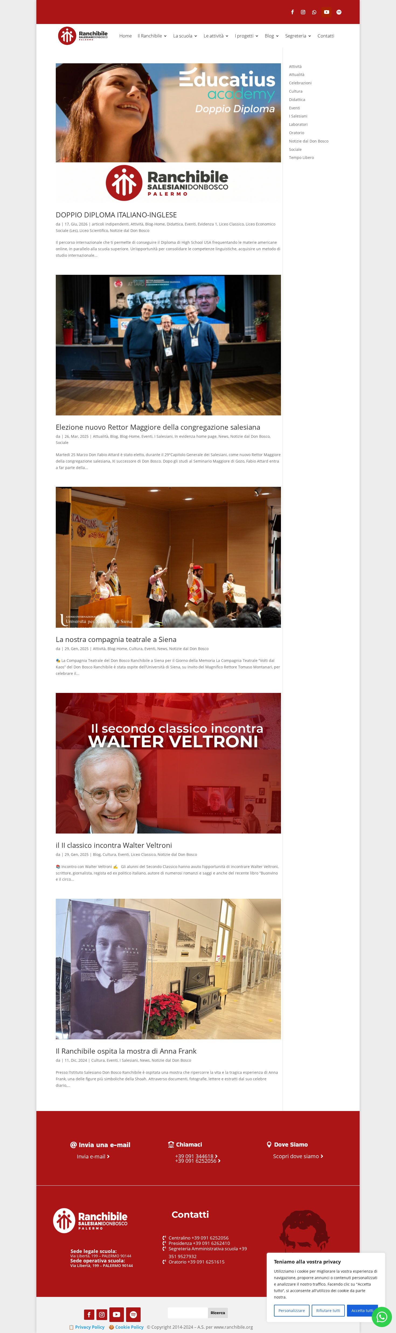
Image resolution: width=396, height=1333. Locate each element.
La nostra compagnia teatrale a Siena (116, 639)
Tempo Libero (301, 157)
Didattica (175, 224)
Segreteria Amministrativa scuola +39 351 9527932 (208, 1252)
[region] (326, 1287)
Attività (137, 224)
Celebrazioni (300, 82)
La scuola (182, 36)
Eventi (190, 224)
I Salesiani (163, 436)
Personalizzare (292, 1310)
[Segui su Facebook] (292, 11)
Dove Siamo (291, 1144)
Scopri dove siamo (296, 1156)
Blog (269, 36)
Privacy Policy (90, 1327)
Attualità (100, 436)
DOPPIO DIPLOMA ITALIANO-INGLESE (116, 215)
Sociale (62, 442)
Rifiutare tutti (328, 1310)
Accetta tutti (362, 1310)
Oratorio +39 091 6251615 (197, 1262)
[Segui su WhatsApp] (314, 12)
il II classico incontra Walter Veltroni (114, 845)
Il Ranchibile (150, 36)
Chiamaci (189, 1144)
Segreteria (295, 36)
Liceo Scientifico (93, 230)
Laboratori (298, 124)
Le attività (214, 36)
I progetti (244, 36)
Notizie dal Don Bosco (129, 230)
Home (125, 36)
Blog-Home (155, 224)
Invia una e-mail (104, 1145)
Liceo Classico (231, 224)
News (223, 436)
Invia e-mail (91, 1156)
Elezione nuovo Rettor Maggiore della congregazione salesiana (158, 427)
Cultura (136, 648)
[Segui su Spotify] (339, 12)
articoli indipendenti (110, 224)
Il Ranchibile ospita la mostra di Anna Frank (126, 1051)
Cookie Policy (129, 1327)
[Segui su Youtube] (326, 12)
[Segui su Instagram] (303, 12)
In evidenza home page (196, 436)
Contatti (326, 36)
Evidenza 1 (207, 224)
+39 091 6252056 (195, 1160)
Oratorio (296, 132)
